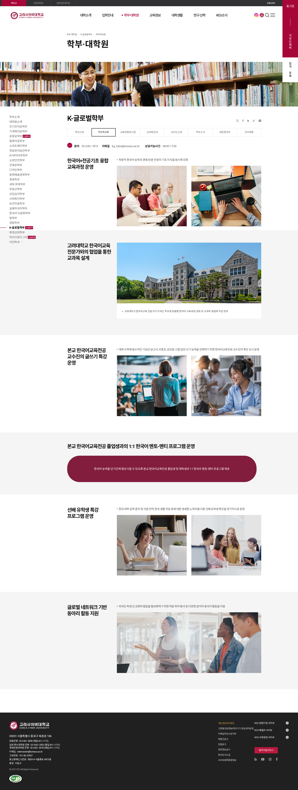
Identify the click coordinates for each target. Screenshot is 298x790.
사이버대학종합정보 (227, 760)
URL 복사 (254, 121)
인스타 (256, 15)
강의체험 (249, 132)
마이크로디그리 (22, 237)
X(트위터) (237, 121)
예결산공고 (223, 739)
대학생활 (177, 15)
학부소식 (200, 132)
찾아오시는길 (224, 755)
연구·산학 (199, 15)
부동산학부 (15, 189)
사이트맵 (272, 15)
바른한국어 (224, 132)
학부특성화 (103, 132)
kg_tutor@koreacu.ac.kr (126, 146)
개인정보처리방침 (226, 723)
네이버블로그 (248, 121)
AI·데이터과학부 (18, 155)
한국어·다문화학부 (19, 213)
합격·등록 (290, 70)
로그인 (290, 6)
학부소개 (14, 117)
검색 (267, 15)
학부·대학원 (131, 15)
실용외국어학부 (18, 208)
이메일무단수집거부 (227, 733)
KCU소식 (221, 15)
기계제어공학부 (18, 131)
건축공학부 (15, 165)
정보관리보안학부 (19, 150)
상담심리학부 (17, 194)
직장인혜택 (290, 42)
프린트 (260, 121)
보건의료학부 (17, 203)
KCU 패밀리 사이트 (263, 730)
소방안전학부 (17, 160)
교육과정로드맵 (127, 132)
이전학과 (14, 242)
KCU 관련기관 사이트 (264, 723)
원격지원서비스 (266, 750)
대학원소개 (15, 121)
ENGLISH (271, 3)
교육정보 (155, 15)
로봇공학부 (19, 136)
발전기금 (262, 15)
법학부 (13, 218)
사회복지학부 (17, 198)
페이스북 (243, 121)
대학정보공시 (224, 749)
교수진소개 (176, 132)
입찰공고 (222, 744)
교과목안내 (152, 132)
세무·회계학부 (17, 184)
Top (291, 754)
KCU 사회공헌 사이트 (264, 737)
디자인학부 (15, 170)
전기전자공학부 (18, 126)
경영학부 (14, 179)
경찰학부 (14, 222)
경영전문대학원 (63, 3)
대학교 (14, 3)
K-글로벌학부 (21, 227)
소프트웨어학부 (18, 145)
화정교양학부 (17, 232)
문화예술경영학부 (19, 174)
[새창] (15, 779)
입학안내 (107, 15)
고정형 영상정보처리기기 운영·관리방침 (236, 728)
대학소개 (85, 15)
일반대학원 (38, 3)
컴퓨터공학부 (17, 141)
